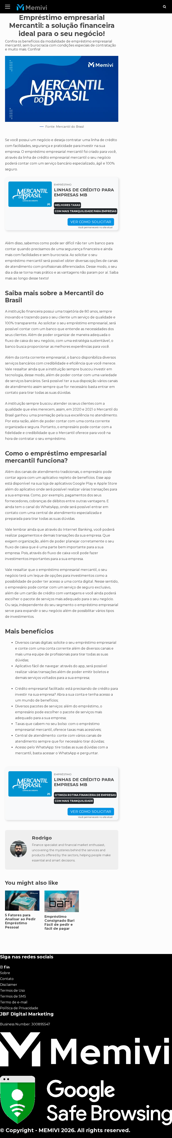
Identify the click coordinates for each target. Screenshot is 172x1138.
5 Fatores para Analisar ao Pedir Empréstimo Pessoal (22, 901)
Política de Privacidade (19, 1008)
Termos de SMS (13, 996)
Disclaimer (8, 985)
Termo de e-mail (13, 1002)
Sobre (5, 973)
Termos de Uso (12, 991)
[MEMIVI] (32, 8)
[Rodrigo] (18, 856)
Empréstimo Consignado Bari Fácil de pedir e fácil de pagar (59, 923)
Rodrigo (42, 838)
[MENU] (7, 6)
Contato (7, 979)
